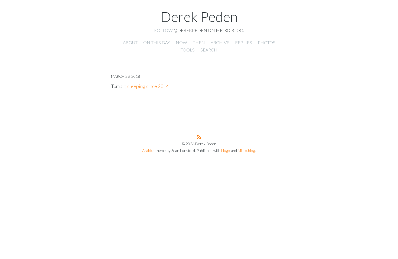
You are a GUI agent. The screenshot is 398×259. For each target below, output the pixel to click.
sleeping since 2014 (148, 86)
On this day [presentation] (156, 42)
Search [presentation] (208, 49)
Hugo (225, 150)
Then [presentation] (199, 42)
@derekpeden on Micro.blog (208, 30)
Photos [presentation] (266, 42)
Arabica (148, 150)
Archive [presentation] (220, 42)
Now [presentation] (181, 42)
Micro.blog (246, 150)
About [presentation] (130, 42)
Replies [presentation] (243, 42)
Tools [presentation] (188, 49)
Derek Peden (199, 16)
